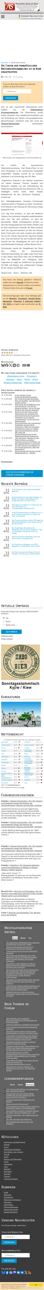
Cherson (3, 771)
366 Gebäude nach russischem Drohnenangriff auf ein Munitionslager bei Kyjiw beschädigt (21, 1020)
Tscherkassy (5, 762)
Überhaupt (30, 1084)
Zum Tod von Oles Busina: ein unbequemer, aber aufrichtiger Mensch (22, 1090)
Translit (6, 1154)
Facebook (22, 299)
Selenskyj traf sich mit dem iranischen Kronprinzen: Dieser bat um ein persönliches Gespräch (22, 994)
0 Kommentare (19, 77)
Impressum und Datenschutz (14, 1142)
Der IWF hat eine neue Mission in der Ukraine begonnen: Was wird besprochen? (27, 447)
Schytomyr (4, 759)
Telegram (17, 301)
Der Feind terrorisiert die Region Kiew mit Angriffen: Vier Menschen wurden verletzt (27, 401)
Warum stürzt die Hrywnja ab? (17, 1104)
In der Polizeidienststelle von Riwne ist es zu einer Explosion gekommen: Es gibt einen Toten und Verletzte (27, 514)
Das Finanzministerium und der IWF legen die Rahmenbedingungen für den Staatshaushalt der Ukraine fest (26, 433)
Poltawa (3, 765)
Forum (29, 288)
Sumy (26, 765)
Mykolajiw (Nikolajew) (27, 768)
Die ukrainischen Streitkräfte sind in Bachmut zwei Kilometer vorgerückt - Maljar (22, 943)
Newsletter (8, 1172)
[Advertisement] (22, 38)
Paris (35, 379)
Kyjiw (27, 379)
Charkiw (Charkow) (27, 771)
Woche (23, 938)
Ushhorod (27, 742)
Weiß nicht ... (11, 625)
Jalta (25, 783)
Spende (19, 282)
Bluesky (13, 299)
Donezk (26, 777)
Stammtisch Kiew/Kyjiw (12, 1149)
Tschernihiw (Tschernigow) (28, 759)
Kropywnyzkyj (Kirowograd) (28, 762)
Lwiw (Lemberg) (5, 745)
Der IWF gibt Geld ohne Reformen (19, 1119)
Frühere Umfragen (7, 639)
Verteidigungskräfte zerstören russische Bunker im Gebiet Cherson (21, 1043)
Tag (30, 938)
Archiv (6, 1157)
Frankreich (32, 376)
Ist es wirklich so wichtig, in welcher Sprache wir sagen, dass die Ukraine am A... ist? (22, 1112)
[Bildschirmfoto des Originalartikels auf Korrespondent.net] (22, 144)
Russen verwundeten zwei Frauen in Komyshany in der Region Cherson (19, 948)
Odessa (3, 768)
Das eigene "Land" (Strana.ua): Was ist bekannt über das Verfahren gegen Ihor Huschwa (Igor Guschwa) (21, 965)
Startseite (4, 63)
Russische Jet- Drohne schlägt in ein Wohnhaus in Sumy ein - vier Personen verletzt (20, 1068)
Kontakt (7, 1145)
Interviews (7, 1202)
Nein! (8, 622)
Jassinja (26, 748)
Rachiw (3, 748)
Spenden (7, 1174)
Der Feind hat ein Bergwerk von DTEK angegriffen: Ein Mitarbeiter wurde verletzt (26, 545)
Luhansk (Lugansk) (6, 780)
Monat (15, 938)
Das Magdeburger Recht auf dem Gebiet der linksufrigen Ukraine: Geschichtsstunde (22, 1107)
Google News (34, 299)
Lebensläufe (8, 1205)
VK (4, 304)
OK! (36, 1285)
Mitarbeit (7, 1169)
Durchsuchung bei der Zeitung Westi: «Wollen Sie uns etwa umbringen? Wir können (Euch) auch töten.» (20, 1095)
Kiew (20, 379)
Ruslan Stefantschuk (13, 383)
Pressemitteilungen (11, 1207)
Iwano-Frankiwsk (29, 745)
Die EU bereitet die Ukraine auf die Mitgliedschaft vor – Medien (28, 452)
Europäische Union (16, 376)
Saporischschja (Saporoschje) (28, 774)
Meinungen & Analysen (12, 1200)
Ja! (7, 618)
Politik (6, 1192)
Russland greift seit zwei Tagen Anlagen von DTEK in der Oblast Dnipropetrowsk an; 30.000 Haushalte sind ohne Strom (27, 499)
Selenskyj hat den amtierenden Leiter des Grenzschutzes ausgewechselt (26, 537)
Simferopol (27, 780)
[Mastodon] (15, 1272)
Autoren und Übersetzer (13, 1159)
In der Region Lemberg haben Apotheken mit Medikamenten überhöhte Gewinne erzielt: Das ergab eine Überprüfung (23, 988)
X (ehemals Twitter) (31, 301)
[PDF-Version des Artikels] (24, 365)
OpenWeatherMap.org (13, 785)
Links (6, 1167)
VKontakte (14, 365)
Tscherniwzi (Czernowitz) (28, 750)
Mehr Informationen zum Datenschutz (31, 1288)
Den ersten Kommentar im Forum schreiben (19, 473)
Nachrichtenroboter (11, 1210)
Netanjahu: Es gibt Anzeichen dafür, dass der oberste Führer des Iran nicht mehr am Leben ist (23, 981)
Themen (7, 1176)
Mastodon (7, 301)
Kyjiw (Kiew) (4, 742)
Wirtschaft (7, 1195)
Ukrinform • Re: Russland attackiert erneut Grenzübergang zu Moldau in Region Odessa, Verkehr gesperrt (20, 867)
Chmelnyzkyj (5, 756)
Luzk (2, 753)
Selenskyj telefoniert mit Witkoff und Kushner (22, 1025)
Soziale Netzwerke (11, 1212)
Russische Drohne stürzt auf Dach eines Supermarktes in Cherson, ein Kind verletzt (22, 1032)
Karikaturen (8, 1164)
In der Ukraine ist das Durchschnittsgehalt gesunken (26, 396)
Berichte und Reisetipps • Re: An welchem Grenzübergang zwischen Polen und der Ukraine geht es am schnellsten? (22, 893)
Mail (28, 365)
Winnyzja (27, 756)
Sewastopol (4, 783)
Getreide (10, 379)
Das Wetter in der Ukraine (13, 1152)
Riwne (26, 753)
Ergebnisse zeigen (7, 636)
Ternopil (3, 750)
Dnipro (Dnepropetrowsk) (6, 777)
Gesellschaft (8, 1197)
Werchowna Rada (32, 383)
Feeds (6, 1162)
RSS (9, 304)
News (11, 1272)
